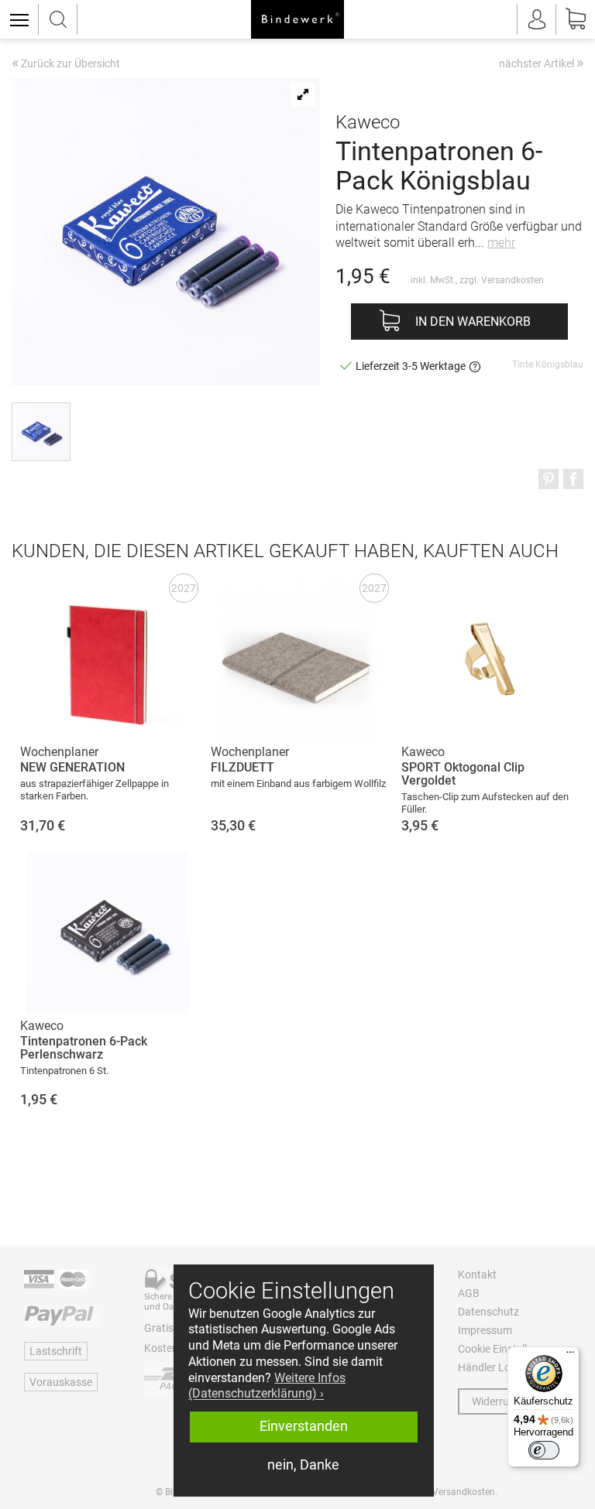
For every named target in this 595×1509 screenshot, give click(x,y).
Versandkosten (512, 280)
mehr (501, 242)
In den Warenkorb (473, 321)
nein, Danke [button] (303, 1465)
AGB (469, 1293)
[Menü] (570, 1355)
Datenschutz (488, 1311)
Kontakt (477, 1274)
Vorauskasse (61, 1382)
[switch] (543, 1450)
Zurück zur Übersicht (66, 64)
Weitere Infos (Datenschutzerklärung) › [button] (267, 1385)
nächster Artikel (541, 62)
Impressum (485, 1330)
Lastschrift (55, 1351)
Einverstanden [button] (304, 1426)
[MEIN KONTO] (537, 19)
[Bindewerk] (297, 19)
